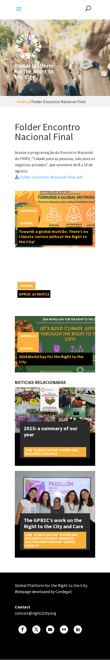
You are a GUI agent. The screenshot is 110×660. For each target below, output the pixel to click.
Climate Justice (46, 450)
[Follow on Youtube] (50, 629)
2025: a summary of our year (51, 431)
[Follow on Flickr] (64, 629)
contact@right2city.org (35, 613)
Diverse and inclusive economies (51, 452)
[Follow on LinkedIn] (78, 629)
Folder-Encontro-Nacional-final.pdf (51, 177)
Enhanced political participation (49, 540)
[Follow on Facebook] (22, 629)
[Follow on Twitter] (36, 629)
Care (28, 450)
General (26, 223)
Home (22, 101)
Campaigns (28, 211)
